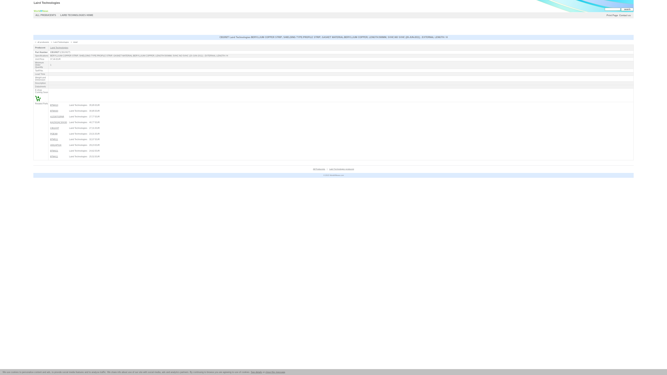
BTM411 (54, 156)
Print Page (612, 15)
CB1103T (54, 128)
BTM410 (54, 105)
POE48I (53, 134)
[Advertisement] (333, 27)
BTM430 (54, 111)
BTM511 (54, 139)
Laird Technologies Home (76, 15)
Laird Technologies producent (341, 169)
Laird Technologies (47, 3)
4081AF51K (55, 145)
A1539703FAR (57, 116)
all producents (43, 42)
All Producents (45, 15)
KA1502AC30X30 (58, 122)
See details (256, 372)
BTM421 (54, 151)
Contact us (625, 15)
